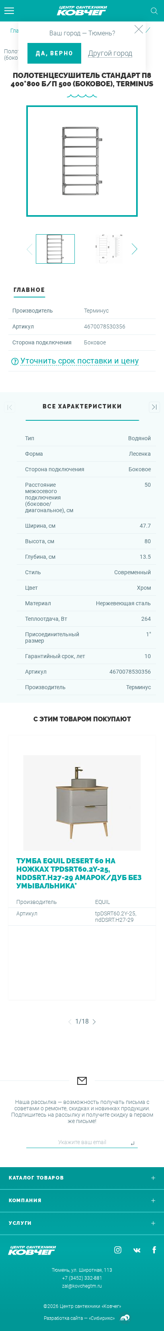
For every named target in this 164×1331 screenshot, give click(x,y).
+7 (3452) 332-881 (82, 1278)
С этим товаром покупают (82, 719)
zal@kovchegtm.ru (82, 1286)
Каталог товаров (36, 1178)
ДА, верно (54, 53)
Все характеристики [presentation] (82, 406)
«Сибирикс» (102, 1318)
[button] (29, 249)
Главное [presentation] (29, 290)
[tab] (82, 292)
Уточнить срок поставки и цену (79, 360)
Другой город (110, 53)
